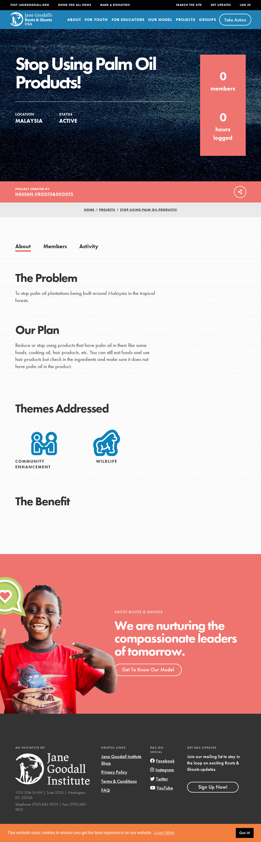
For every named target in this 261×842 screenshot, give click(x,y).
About (74, 19)
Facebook (165, 761)
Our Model (160, 19)
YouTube (164, 788)
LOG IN (245, 5)
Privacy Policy (114, 772)
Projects (185, 19)
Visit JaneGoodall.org (29, 5)
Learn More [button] (164, 833)
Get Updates (221, 5)
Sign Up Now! (212, 787)
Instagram (164, 770)
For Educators (128, 19)
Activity (88, 246)
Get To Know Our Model (148, 669)
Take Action (235, 20)
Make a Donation (115, 5)
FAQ (105, 790)
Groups (207, 19)
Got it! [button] (244, 833)
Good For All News (74, 5)
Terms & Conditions (119, 781)
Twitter (162, 779)
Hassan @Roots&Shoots (44, 194)
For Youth (96, 19)
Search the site (189, 5)
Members (55, 246)
